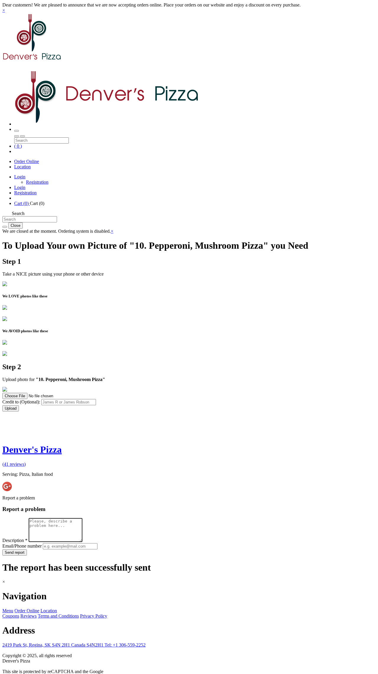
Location (22, 166)
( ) (18, 146)
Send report (15, 552)
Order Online (26, 161)
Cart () (22, 203)
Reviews (28, 615)
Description (14, 540)
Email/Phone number (22, 545)
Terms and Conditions (58, 615)
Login (19, 176)
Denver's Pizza (32, 449)
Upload (11, 408)
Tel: (125, 644)
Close (15, 225)
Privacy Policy (93, 615)
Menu (7, 610)
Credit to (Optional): (21, 401)
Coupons (10, 615)
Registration (37, 182)
